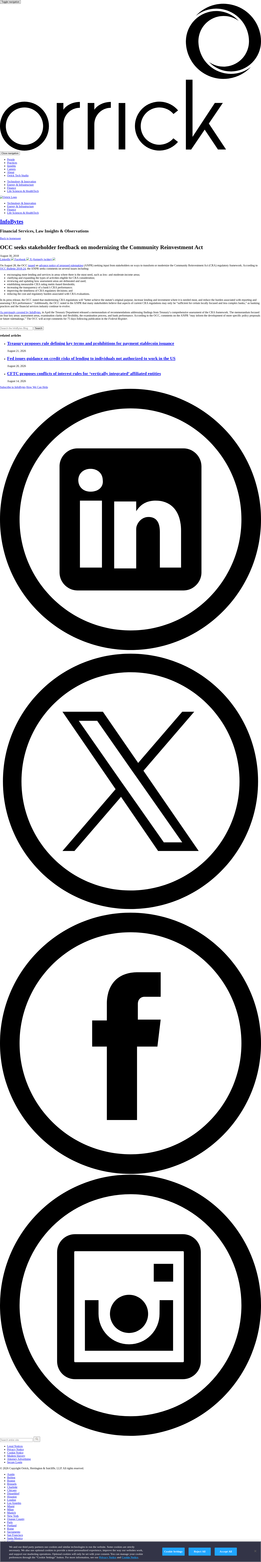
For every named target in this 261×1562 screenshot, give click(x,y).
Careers (11, 169)
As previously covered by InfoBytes (20, 312)
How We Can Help (37, 387)
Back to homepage (10, 238)
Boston (11, 1480)
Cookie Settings (173, 1551)
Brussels (12, 1483)
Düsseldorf (13, 1493)
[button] (37, 1439)
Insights (11, 165)
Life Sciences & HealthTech (23, 191)
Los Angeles (14, 1503)
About (10, 172)
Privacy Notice (15, 1449)
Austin (11, 1474)
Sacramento (13, 1531)
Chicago (12, 1490)
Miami (10, 1506)
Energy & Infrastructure (20, 184)
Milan (10, 1509)
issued (31, 265)
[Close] (255, 1551)
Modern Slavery (16, 1455)
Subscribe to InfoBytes (13, 387)
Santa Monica (15, 1538)
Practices (12, 162)
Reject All (200, 1551)
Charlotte (12, 1487)
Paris (10, 1522)
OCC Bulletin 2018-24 (13, 268)
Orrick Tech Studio (18, 175)
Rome (10, 1528)
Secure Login (14, 1462)
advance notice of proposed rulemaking (61, 265)
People (11, 159)
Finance (11, 187)
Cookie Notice (15, 1452)
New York (13, 1515)
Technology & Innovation (21, 181)
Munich (11, 1512)
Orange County (16, 1519)
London (11, 1499)
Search (38, 328)
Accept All (226, 1551)
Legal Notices (15, 1446)
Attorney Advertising (19, 1459)
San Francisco (15, 1535)
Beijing (11, 1477)
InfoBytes (11, 221)
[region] (130, 1551)
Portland (12, 1525)
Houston (12, 1496)
